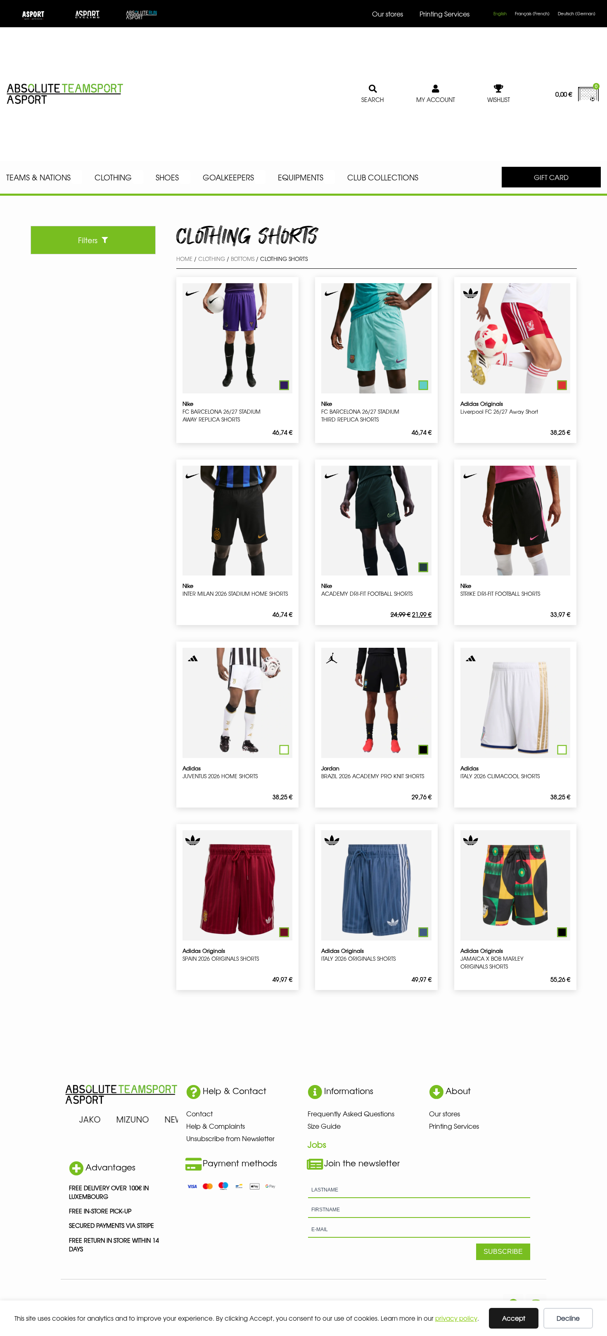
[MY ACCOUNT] (436, 89)
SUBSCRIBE (503, 1251)
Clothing (211, 259)
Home (184, 259)
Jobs (317, 1144)
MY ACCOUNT (435, 99)
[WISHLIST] (499, 89)
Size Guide (324, 1126)
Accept (513, 1318)
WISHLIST (498, 99)
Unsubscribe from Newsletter (230, 1138)
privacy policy (456, 1318)
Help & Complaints (215, 1126)
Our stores (387, 14)
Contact (199, 1113)
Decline (568, 1318)
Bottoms (242, 259)
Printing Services (444, 14)
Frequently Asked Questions (351, 1113)
